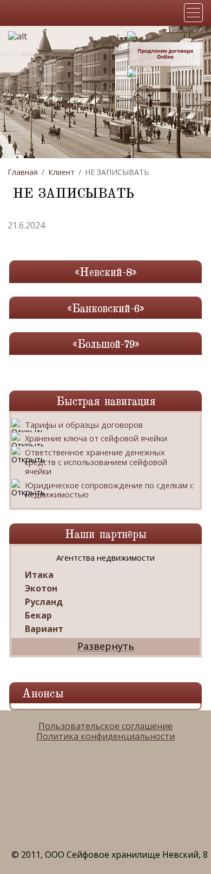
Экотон (41, 588)
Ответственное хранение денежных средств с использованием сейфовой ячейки (96, 462)
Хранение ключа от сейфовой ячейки (96, 438)
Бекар (38, 615)
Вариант (44, 629)
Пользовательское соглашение (105, 726)
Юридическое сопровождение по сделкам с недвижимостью (109, 490)
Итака (39, 575)
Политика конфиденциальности (105, 736)
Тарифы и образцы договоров (84, 425)
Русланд (44, 602)
